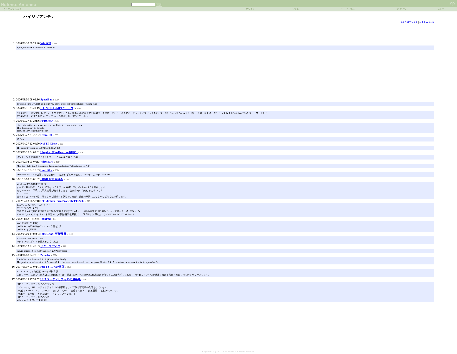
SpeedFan (46, 99)
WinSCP (45, 43)
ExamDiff (46, 134)
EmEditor (46, 170)
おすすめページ (426, 22)
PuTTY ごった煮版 (52, 266)
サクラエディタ (50, 246)
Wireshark (46, 161)
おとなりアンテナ (409, 22)
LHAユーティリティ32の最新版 (60, 279)
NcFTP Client (48, 143)
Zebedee (45, 255)
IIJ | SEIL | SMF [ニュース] (57, 108)
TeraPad (45, 218)
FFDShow (46, 120)
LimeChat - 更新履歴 (53, 233)
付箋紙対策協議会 (51, 179)
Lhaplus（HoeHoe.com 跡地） (59, 152)
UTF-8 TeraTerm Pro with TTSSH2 (62, 201)
